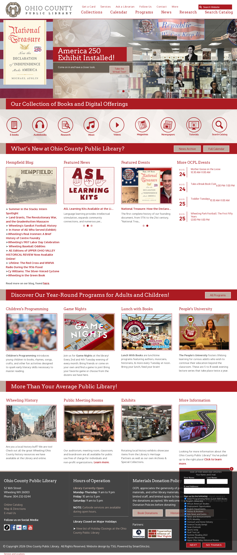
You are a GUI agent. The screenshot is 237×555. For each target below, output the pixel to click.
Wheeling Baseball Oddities (27, 246)
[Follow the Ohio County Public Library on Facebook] (13, 529)
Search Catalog (219, 12)
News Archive (187, 149)
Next (193, 545)
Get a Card (88, 6)
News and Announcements (199, 517)
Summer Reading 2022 (197, 535)
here (46, 283)
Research (188, 12)
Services (105, 6)
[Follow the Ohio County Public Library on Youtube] (30, 529)
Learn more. (101, 462)
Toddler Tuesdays (200, 198)
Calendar (118, 12)
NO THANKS (214, 545)
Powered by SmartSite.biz (133, 546)
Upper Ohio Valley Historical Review (203, 540)
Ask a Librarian (125, 6)
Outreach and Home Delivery (200, 522)
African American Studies (198, 504)
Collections (91, 12)
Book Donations (148, 513)
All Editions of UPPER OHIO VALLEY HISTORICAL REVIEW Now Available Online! (30, 254)
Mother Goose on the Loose (205, 169)
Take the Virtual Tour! (66, 70)
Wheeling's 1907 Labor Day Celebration (33, 242)
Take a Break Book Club (203, 183)
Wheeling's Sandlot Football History (32, 225)
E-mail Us (10, 513)
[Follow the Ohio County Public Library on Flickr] (18, 529)
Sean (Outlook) (194, 527)
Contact (162, 6)
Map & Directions (15, 508)
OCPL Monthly (193, 519)
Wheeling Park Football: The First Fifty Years (212, 215)
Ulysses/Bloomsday (196, 537)
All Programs (218, 295)
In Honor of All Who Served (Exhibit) (32, 229)
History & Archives (195, 511)
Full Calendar (216, 149)
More (175, 6)
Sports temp (192, 530)
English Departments (196, 509)
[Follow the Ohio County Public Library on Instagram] (24, 529)
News (166, 12)
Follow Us (145, 6)
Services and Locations (14, 554)
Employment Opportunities (199, 506)
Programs (144, 12)
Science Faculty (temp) (197, 524)
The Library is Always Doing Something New (93, 208)
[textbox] (217, 7)
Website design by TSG (101, 546)
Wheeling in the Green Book (26, 275)
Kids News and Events (196, 514)
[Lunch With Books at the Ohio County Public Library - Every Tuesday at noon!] (148, 352)
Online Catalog (13, 504)
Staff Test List (193, 532)
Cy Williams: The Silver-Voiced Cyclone (33, 271)
